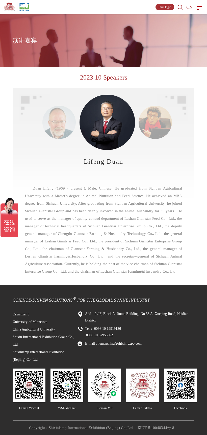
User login (165, 7)
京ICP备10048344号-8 (156, 428)
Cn (189, 7)
